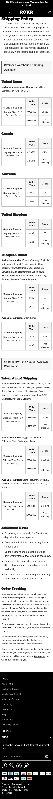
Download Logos (10, 724)
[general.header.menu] (4, 12)
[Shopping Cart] (49, 12)
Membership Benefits (12, 694)
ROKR (10, 793)
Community (7, 704)
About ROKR (8, 684)
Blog (4, 714)
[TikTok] (19, 768)
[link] (26, 4)
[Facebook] (4, 768)
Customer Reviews (10, 689)
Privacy (5, 784)
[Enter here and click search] (10, 12)
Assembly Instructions (12, 787)
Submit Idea (7, 719)
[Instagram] (11, 768)
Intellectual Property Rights (15, 790)
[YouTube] (26, 768)
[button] (4, 12)
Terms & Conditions (21, 784)
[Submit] (46, 756)
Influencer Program (11, 699)
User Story (7, 709)
